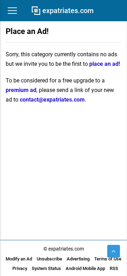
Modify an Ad (19, 258)
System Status (46, 268)
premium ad (21, 90)
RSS (114, 268)
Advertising (78, 258)
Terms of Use (107, 258)
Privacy (19, 268)
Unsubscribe (49, 258)
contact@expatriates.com (52, 99)
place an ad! (104, 64)
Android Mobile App (85, 268)
